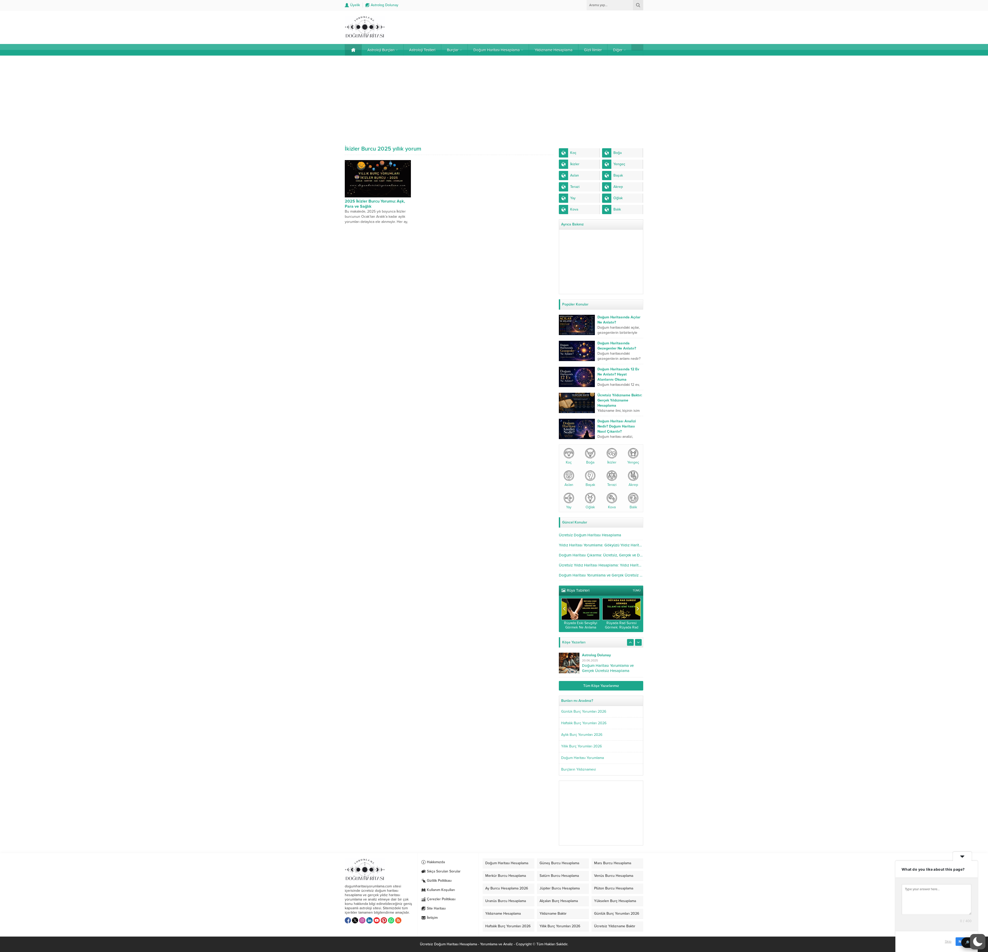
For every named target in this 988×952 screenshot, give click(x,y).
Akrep (633, 485)
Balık (633, 507)
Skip (948, 941)
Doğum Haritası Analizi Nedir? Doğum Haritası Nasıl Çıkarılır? (616, 426)
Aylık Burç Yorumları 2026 (581, 734)
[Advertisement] (494, 97)
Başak (590, 485)
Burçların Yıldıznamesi (578, 769)
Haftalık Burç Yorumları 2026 (583, 723)
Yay (568, 507)
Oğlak (590, 507)
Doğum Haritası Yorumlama (582, 758)
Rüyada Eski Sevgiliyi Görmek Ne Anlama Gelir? (580, 627)
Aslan (568, 485)
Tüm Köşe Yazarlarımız (601, 686)
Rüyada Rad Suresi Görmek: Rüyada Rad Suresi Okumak (621, 627)
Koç (569, 462)
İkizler (611, 462)
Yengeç (633, 462)
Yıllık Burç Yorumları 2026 (581, 746)
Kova (612, 507)
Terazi (611, 485)
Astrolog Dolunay (596, 655)
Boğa (590, 462)
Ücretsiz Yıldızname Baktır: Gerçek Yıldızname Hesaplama (619, 400)
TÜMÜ (637, 590)
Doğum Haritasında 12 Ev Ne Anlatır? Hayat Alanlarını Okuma (618, 374)
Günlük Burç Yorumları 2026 (583, 711)
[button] (977, 941)
